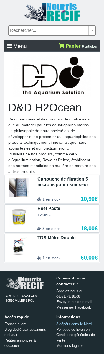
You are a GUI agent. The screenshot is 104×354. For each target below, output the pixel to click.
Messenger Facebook (73, 307)
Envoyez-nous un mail (74, 302)
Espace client (15, 324)
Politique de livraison (73, 329)
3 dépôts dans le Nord (74, 324)
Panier (80, 45)
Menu (19, 45)
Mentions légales (69, 345)
